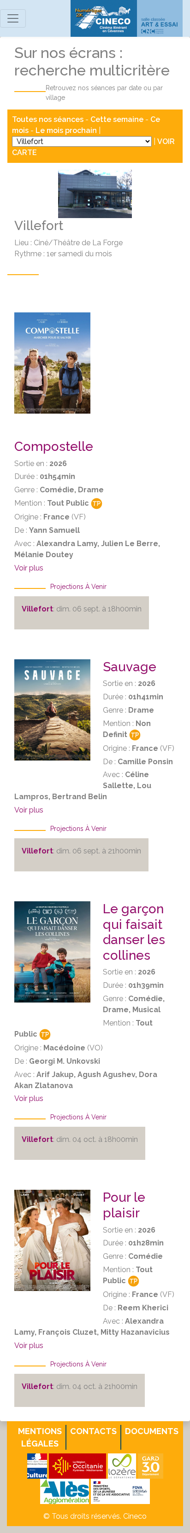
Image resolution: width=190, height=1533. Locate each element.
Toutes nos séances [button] (48, 119)
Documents (151, 1431)
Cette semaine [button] (116, 119)
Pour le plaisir (124, 1205)
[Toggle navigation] (13, 18)
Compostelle (53, 446)
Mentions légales (40, 1437)
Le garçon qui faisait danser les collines (134, 932)
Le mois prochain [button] (66, 130)
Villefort (37, 609)
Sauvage (129, 666)
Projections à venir (78, 586)
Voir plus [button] (28, 568)
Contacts (93, 1431)
